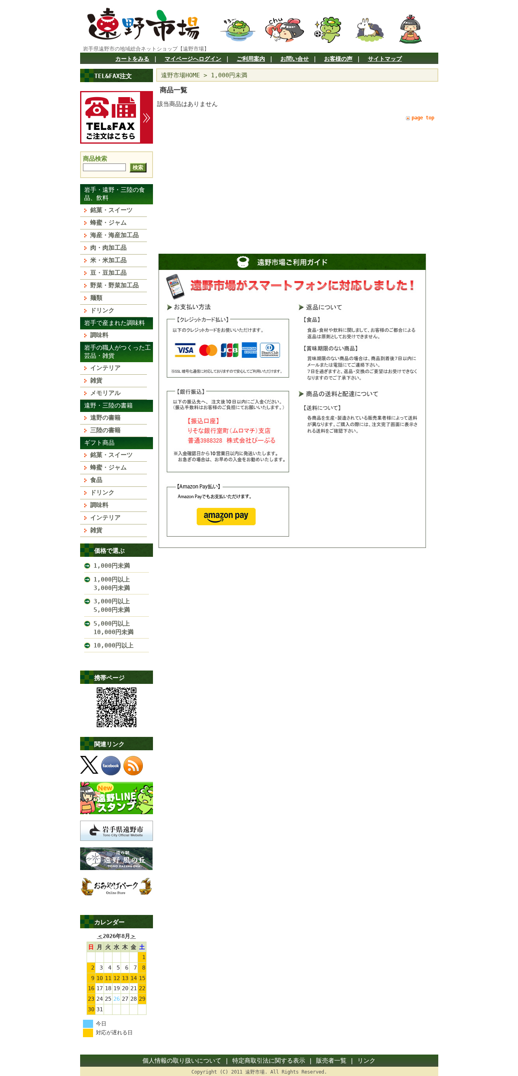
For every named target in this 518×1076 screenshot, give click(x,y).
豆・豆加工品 (108, 272)
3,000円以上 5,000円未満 (117, 605)
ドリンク (102, 310)
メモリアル (105, 393)
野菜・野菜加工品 (114, 285)
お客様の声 (338, 58)
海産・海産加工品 (114, 235)
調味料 (99, 335)
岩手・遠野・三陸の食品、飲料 (114, 194)
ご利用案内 (251, 58)
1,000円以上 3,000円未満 (117, 584)
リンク (366, 1060)
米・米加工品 (108, 260)
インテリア (105, 367)
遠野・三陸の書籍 (108, 405)
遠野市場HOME (180, 75)
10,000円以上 (113, 645)
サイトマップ (385, 58)
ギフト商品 (99, 442)
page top (423, 118)
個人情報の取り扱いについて (181, 1060)
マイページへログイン (193, 58)
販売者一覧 (331, 1060)
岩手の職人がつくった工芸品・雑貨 (117, 351)
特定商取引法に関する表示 (268, 1060)
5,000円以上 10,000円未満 (117, 628)
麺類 (96, 297)
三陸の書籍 (105, 430)
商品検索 (95, 158)
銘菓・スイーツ (111, 210)
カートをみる (132, 58)
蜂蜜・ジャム (108, 222)
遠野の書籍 (105, 417)
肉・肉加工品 (108, 247)
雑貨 (96, 380)
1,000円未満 (111, 565)
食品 (96, 480)
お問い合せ (294, 58)
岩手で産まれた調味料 (114, 323)
